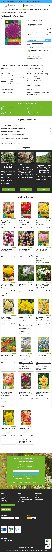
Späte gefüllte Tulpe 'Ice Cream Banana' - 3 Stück (7, 285)
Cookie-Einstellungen (39, 499)
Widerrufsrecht (21, 501)
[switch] (48, 547)
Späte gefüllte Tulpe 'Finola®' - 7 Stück (41, 250)
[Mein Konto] (46, 5)
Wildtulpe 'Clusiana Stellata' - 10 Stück (6, 221)
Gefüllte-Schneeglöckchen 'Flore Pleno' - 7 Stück (43, 285)
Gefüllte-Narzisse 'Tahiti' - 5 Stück (43, 392)
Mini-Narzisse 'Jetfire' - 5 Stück (43, 221)
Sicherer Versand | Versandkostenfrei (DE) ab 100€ (16, 1)
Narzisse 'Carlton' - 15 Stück (24, 318)
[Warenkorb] (49, 5)
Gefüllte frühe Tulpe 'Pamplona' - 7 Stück (24, 221)
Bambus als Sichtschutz (8, 166)
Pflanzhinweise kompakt (26, 166)
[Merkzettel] (43, 5)
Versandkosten (23, 550)
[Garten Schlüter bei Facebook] (2, 541)
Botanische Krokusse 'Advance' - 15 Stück (24, 250)
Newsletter (37, 497)
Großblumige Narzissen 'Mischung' (42, 318)
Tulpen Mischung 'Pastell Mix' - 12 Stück (8, 250)
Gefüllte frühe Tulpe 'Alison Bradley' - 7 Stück (25, 392)
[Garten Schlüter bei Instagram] (5, 541)
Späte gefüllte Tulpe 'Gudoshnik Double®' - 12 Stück (25, 429)
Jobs (36, 496)
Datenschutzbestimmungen (37, 43)
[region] (13, 33)
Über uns (20, 496)
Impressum (21, 547)
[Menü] (50, 539)
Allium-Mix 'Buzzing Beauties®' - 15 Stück (24, 356)
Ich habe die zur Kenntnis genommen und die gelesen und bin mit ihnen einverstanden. (25, 478)
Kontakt (3, 1)
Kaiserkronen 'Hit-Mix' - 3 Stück (8, 356)
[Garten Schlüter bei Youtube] (11, 541)
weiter (8, 189)
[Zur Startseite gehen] (9, 5)
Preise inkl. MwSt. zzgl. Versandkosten (34, 32)
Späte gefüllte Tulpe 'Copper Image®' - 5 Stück (8, 392)
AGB (23, 478)
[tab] (4, 65)
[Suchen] (39, 5)
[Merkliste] (12, 227)
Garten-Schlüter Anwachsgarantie (34, 1)
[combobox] (30, 5)
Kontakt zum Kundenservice (6, 501)
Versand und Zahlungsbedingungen (25, 499)
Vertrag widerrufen (5, 509)
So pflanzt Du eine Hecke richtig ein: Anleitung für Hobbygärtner (44, 169)
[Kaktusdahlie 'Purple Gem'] (13, 32)
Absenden (48, 40)
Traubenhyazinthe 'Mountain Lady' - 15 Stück (43, 356)
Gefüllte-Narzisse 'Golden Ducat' (8, 429)
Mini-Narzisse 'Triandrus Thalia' (25, 285)
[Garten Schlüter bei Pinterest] (8, 541)
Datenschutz (30, 547)
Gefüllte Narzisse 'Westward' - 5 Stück (6, 318)
